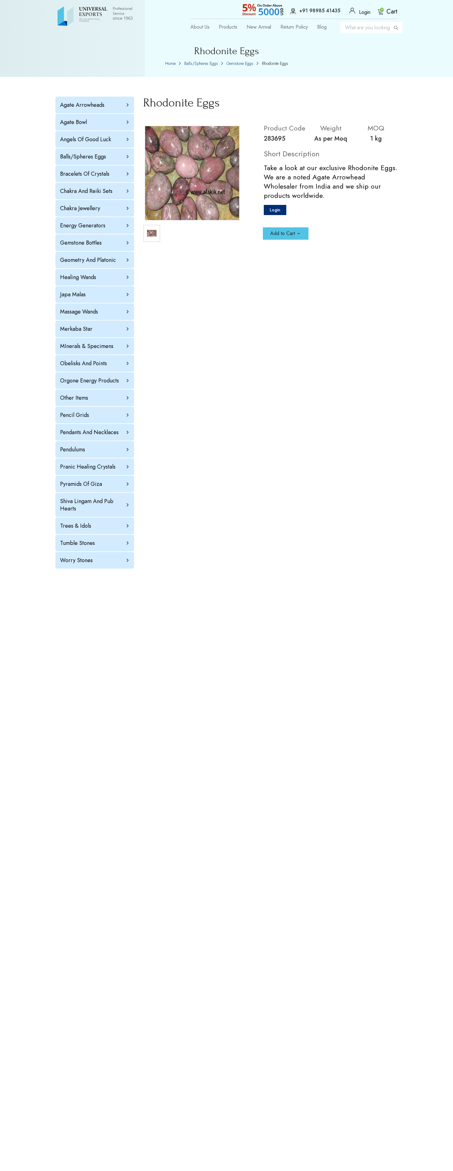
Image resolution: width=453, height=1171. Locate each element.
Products (228, 27)
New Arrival (259, 27)
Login (275, 210)
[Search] (396, 27)
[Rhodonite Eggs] (192, 173)
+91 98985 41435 (319, 11)
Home (170, 63)
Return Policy (294, 27)
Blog (322, 27)
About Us (200, 27)
